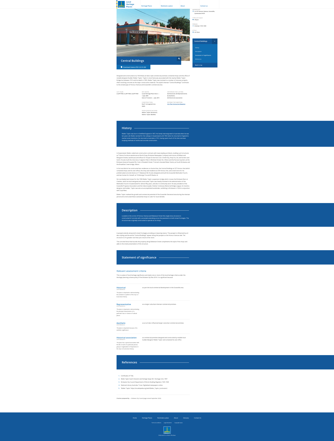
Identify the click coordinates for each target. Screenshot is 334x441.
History (197, 47)
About (183, 6)
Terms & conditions (156, 422)
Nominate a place (167, 6)
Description (198, 51)
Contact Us (197, 418)
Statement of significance (203, 55)
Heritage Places (146, 6)
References (198, 59)
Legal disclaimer (168, 422)
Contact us (204, 6)
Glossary (186, 418)
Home (135, 418)
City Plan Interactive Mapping (176, 104)
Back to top (198, 65)
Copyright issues (178, 422)
